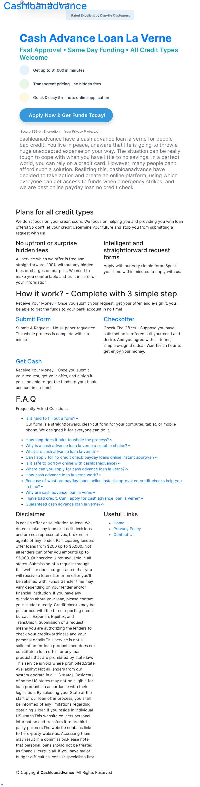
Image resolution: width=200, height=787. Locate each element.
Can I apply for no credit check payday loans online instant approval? (90, 457)
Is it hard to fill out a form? (50, 418)
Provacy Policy (127, 528)
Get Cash (29, 361)
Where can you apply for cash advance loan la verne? (75, 468)
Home (118, 522)
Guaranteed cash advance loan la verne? (63, 504)
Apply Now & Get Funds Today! (67, 115)
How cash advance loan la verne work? (62, 474)
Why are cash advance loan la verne (59, 492)
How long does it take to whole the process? (67, 439)
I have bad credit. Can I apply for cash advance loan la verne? (83, 498)
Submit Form (33, 319)
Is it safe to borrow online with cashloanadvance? (71, 463)
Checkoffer (119, 319)
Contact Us (123, 534)
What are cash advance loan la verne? (61, 451)
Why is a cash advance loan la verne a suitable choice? (76, 445)
